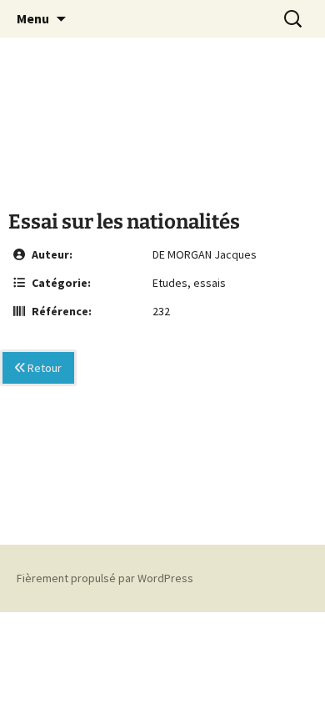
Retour (43, 367)
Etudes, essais (189, 282)
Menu (33, 18)
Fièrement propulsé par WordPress (105, 578)
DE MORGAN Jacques (204, 254)
